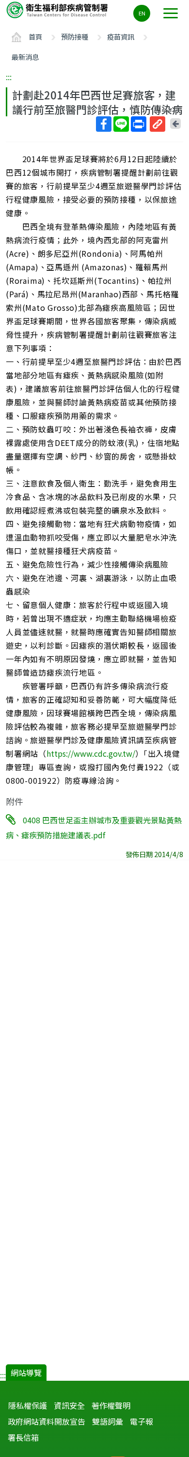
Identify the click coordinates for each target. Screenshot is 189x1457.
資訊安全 (69, 1405)
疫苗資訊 (120, 36)
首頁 (35, 36)
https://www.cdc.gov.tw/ (91, 753)
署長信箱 (23, 1437)
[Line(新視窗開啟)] (121, 124)
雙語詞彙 (107, 1421)
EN (142, 13)
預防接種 (74, 36)
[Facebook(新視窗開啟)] (103, 124)
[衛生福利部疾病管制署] (58, 9)
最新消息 (25, 57)
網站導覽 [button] (26, 1372)
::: (9, 77)
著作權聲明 (111, 1405)
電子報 (141, 1421)
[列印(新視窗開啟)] (138, 124)
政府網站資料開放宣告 (46, 1421)
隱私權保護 (27, 1405)
